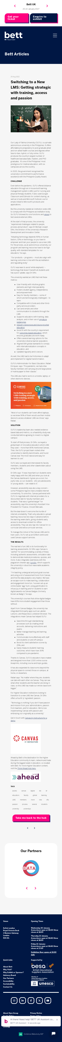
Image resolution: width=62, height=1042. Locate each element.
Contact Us (7, 987)
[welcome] (14, 36)
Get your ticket (13, 18)
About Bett (7, 967)
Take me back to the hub (30, 817)
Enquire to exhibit (39, 18)
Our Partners (8, 978)
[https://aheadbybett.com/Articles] (26, 781)
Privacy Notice (36, 1013)
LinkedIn (22, 1000)
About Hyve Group (10, 1013)
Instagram (14, 1000)
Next (47, 6)
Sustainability (8, 984)
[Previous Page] (28, 828)
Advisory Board (9, 975)
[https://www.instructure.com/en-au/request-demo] (26, 753)
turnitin (33, 563)
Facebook (31, 1000)
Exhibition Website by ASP (33, 1034)
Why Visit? (7, 970)
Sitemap (6, 1027)
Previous (15, 6)
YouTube (48, 1000)
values (46, 214)
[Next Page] (34, 828)
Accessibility (8, 981)
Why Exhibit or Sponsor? (13, 972)
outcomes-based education (31, 333)
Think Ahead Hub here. (26, 768)
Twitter (39, 1000)
